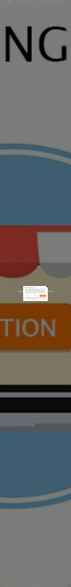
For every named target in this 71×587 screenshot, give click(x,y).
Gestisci (35, 295)
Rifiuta (28, 295)
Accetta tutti (43, 295)
